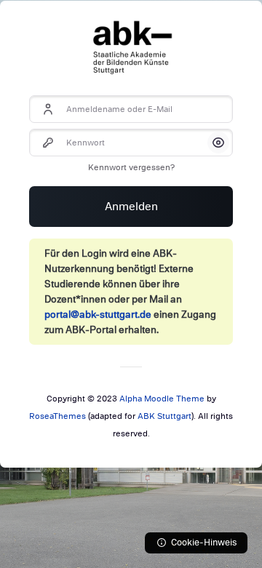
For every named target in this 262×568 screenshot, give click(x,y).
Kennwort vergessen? (131, 167)
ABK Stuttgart (164, 416)
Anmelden (131, 207)
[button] (218, 142)
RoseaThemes (57, 416)
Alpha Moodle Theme (162, 398)
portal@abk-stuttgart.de (97, 314)
